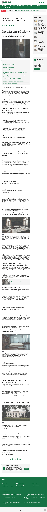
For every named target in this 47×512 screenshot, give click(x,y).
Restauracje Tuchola (20, 486)
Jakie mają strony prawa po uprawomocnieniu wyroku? (11, 70)
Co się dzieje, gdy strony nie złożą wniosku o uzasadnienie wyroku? (13, 81)
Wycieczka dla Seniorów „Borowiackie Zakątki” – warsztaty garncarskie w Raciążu (12, 500)
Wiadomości (6, 5)
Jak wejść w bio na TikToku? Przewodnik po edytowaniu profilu (42, 24)
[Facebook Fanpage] (39, 2)
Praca (23, 5)
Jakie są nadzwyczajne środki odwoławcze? (10, 83)
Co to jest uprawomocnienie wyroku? (9, 64)
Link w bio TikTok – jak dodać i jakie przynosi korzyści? (42, 28)
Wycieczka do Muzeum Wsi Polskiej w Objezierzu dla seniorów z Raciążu (34, 500)
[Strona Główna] (3, 6)
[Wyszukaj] (44, 2)
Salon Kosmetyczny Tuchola (21, 485)
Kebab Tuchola (34, 486)
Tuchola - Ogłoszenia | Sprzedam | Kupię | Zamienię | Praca (28, 10)
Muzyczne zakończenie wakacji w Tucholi (9, 497)
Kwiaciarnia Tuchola (6, 483)
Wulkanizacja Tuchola (35, 485)
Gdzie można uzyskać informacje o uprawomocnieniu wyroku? (13, 78)
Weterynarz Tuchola (20, 483)
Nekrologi (32, 5)
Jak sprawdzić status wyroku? (7, 76)
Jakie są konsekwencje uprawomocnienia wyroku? (11, 69)
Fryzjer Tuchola (5, 485)
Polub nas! (26, 468)
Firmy (14, 5)
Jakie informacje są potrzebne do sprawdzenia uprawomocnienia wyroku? (14, 75)
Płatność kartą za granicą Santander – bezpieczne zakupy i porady (41, 50)
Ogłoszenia (18, 5)
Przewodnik (4, 7)
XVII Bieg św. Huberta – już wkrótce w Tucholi (33, 502)
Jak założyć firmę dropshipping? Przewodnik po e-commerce (41, 32)
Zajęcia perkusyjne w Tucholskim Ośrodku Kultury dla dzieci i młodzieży (35, 498)
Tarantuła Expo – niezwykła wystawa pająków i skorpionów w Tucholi (35, 495)
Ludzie (8, 7)
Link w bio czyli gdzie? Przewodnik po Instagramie (41, 20)
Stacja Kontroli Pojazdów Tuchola (8, 486)
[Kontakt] (41, 2)
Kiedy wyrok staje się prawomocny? (8, 67)
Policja (11, 5)
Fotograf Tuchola (34, 483)
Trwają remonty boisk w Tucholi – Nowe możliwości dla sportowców (12, 495)
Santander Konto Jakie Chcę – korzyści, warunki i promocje (42, 45)
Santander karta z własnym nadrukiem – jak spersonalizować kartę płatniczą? (41, 41)
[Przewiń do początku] (45, 510)
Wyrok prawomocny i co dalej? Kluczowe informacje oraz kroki (20, 282)
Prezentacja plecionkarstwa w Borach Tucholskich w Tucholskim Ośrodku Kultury (11, 503)
